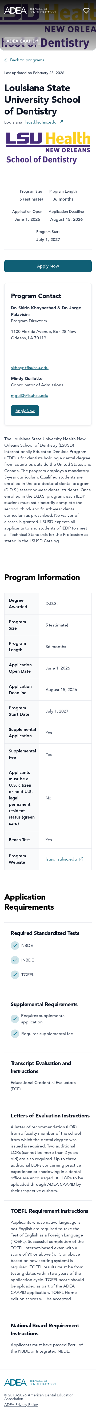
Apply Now (48, 266)
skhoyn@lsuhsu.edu (30, 367)
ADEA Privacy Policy (21, 1404)
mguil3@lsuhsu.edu (29, 395)
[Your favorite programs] (86, 10)
